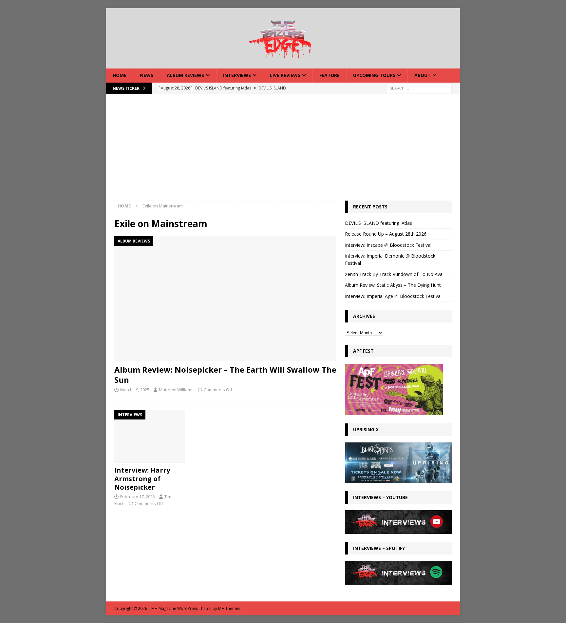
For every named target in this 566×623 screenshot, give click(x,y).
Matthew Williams (176, 390)
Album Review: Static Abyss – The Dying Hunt (393, 285)
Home (119, 75)
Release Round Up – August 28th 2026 (385, 234)
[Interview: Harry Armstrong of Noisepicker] (149, 436)
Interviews (237, 75)
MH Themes (229, 608)
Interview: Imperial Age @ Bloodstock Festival (393, 296)
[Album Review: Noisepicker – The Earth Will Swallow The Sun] (225, 298)
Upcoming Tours (374, 75)
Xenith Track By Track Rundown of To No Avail (394, 274)
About (422, 75)
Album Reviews (185, 75)
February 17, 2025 (137, 496)
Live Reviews (285, 75)
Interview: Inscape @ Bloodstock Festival (388, 245)
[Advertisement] (283, 151)
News (146, 75)
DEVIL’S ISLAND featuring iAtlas (378, 223)
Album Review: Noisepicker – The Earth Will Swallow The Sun (225, 374)
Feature (329, 75)
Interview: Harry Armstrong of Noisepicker (142, 479)
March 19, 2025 (134, 390)
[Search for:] (419, 88)
